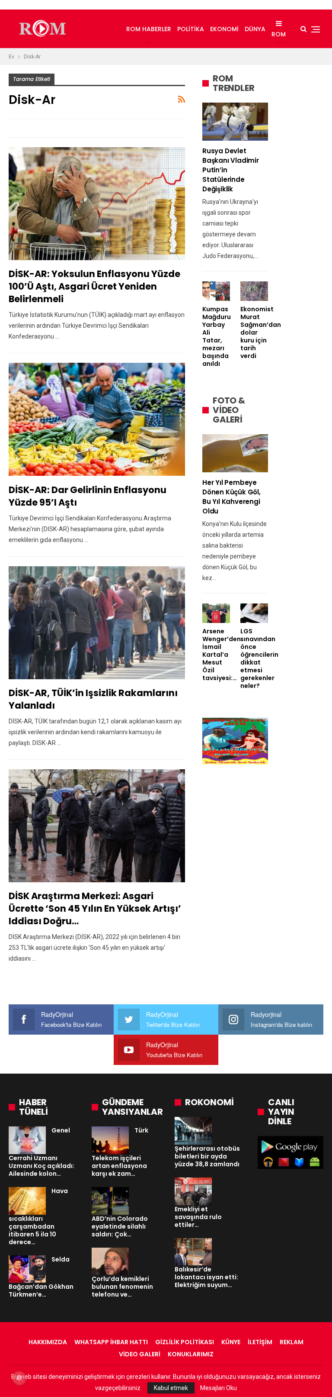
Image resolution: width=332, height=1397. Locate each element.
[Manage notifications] (19, 1378)
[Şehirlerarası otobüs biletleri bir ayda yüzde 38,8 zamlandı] (193, 1131)
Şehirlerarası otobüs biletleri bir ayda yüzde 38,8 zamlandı (207, 1156)
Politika (190, 29)
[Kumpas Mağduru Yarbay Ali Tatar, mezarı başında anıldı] (216, 291)
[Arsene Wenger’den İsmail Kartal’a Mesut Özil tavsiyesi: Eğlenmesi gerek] (216, 613)
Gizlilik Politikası (184, 1342)
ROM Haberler (148, 29)
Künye (230, 1342)
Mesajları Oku (218, 1388)
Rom (278, 34)
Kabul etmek (171, 1387)
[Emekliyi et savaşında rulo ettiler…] (193, 1191)
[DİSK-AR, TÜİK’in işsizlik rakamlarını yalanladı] (97, 622)
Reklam (291, 1342)
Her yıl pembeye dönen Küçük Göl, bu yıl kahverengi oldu (231, 497)
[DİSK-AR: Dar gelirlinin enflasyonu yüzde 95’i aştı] (97, 419)
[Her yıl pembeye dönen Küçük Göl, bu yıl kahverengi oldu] (235, 453)
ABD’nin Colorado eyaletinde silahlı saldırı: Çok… (120, 1226)
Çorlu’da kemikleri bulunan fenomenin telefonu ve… (122, 1286)
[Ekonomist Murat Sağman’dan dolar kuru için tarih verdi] (254, 291)
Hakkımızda (48, 1342)
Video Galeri (139, 1354)
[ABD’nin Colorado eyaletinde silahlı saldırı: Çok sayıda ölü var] (110, 1201)
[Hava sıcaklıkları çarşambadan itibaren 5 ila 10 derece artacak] (27, 1201)
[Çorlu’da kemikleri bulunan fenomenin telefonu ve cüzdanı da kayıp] (110, 1261)
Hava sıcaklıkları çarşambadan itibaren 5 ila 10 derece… (38, 1216)
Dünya (255, 29)
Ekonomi (224, 29)
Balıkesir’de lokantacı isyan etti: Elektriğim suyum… (206, 1277)
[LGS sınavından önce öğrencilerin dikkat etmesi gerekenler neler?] (254, 613)
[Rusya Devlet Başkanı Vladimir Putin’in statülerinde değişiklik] (235, 122)
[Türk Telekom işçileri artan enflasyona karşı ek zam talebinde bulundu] (110, 1140)
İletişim (260, 1342)
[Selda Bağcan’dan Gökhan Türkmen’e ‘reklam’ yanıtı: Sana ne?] (27, 1269)
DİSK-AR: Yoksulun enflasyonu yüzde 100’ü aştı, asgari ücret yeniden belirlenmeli (94, 286)
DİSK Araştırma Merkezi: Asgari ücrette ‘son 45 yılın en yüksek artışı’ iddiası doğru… (95, 908)
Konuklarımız (191, 1354)
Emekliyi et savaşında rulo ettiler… (198, 1217)
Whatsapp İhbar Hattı (111, 1342)
